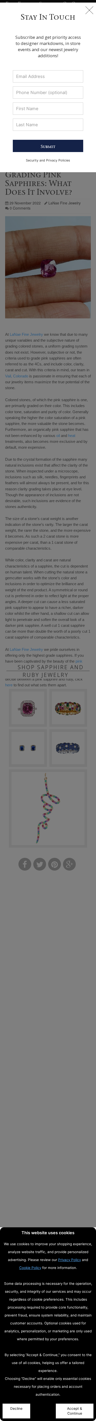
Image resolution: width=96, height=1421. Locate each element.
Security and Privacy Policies (48, 160)
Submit (48, 146)
